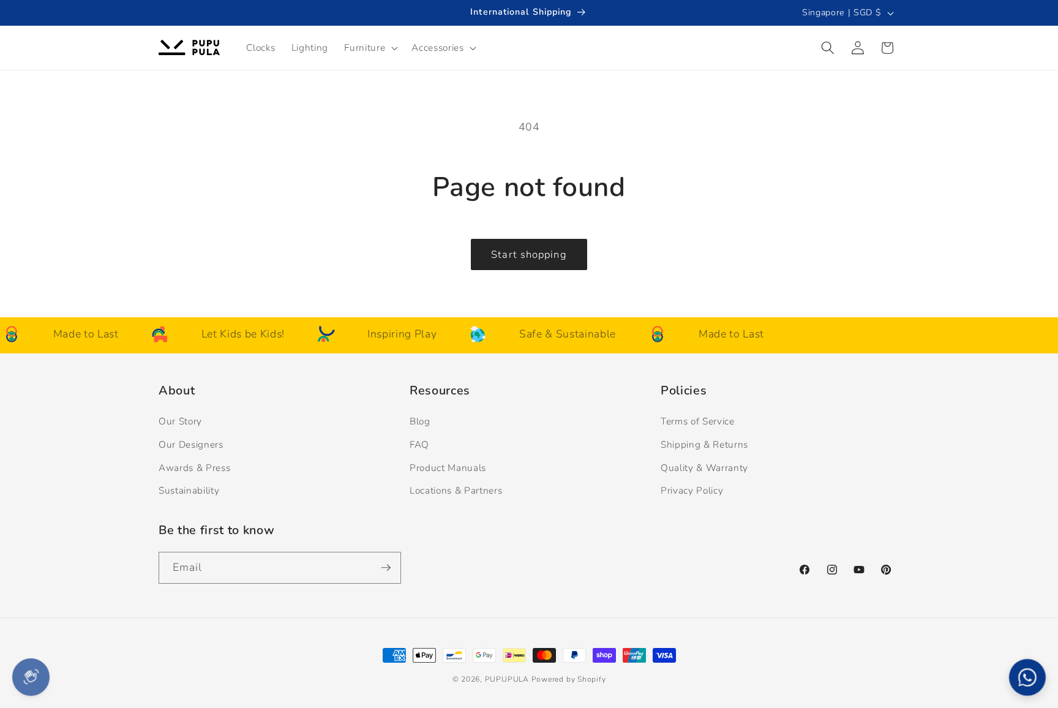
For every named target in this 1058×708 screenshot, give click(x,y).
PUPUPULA (507, 679)
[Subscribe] (385, 568)
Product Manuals (448, 467)
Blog (420, 421)
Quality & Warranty (704, 467)
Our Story (180, 421)
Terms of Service (698, 421)
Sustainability (189, 490)
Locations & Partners (456, 490)
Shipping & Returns (704, 444)
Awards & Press (194, 467)
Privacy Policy (692, 490)
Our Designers (191, 444)
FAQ (419, 444)
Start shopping (528, 254)
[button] (369, 48)
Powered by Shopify (568, 679)
